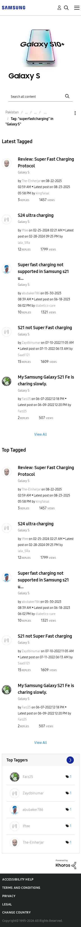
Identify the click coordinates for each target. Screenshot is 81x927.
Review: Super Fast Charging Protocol (46, 162)
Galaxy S (23, 172)
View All (40, 434)
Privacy (8, 896)
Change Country (16, 912)
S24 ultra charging (36, 215)
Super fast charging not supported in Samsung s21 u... (43, 271)
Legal (7, 904)
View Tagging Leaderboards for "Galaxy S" (40, 760)
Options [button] (67, 113)
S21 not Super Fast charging (45, 327)
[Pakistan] (13, 7)
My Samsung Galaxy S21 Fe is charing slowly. (46, 380)
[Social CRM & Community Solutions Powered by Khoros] (66, 864)
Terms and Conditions (21, 888)
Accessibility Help (18, 879)
